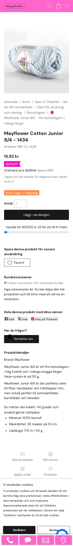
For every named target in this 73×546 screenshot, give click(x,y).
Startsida (11, 102)
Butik (26, 102)
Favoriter (50, 474)
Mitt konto (50, 460)
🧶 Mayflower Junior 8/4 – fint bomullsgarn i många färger (34, 117)
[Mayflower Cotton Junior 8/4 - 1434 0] (36, 60)
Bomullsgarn (36, 112)
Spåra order (22, 474)
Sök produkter (22, 460)
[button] (15, 6)
